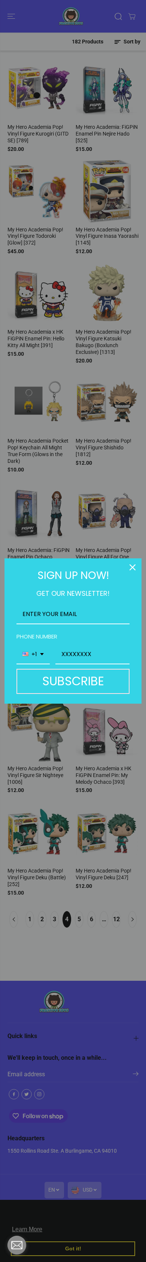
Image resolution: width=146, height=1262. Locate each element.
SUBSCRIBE (73, 681)
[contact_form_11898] (16, 1245)
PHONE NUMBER (36, 636)
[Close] (133, 567)
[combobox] (33, 654)
